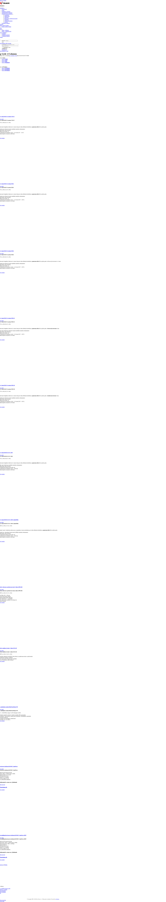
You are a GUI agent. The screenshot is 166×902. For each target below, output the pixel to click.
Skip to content (3, 0)
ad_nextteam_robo (13, 55)
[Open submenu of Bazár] (2, 29)
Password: (4, 45)
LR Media (57, 899)
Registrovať (4, 49)
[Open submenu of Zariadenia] (4, 8)
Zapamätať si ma (6, 47)
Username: (4, 44)
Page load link (3, 900)
